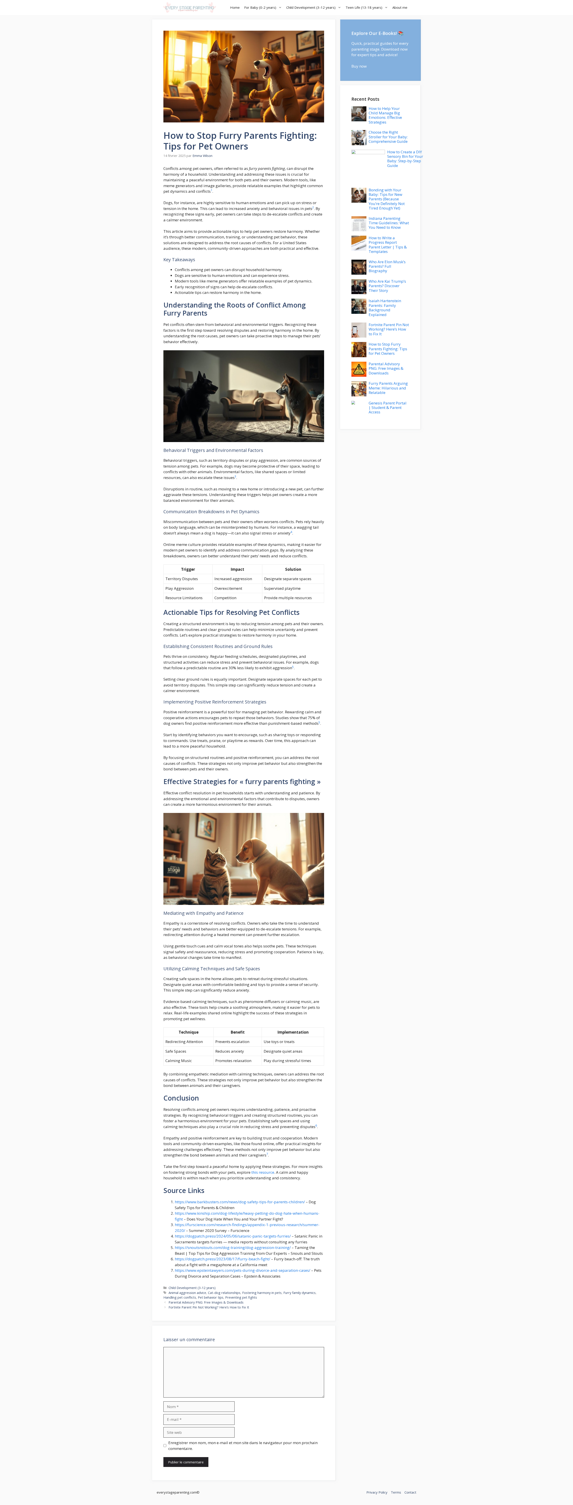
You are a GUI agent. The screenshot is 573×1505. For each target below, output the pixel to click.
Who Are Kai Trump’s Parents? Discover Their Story (387, 286)
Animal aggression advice (187, 1293)
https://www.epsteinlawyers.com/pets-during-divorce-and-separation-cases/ (242, 1270)
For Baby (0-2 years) (260, 7)
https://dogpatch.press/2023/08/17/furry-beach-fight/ (222, 1258)
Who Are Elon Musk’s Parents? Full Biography (387, 266)
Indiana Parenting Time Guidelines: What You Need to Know (389, 223)
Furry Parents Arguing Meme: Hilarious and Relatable (388, 388)
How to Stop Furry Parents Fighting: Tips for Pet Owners (388, 349)
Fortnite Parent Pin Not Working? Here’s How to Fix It (209, 1307)
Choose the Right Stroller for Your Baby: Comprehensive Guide (388, 137)
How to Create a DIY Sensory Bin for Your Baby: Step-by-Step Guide (405, 158)
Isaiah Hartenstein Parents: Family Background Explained (385, 307)
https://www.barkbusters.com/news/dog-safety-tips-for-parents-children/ (240, 1201)
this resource (262, 1172)
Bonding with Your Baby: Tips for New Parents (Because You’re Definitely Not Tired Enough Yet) (387, 199)
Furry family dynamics (299, 1293)
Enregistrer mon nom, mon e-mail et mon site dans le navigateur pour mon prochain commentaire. (243, 1445)
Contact (410, 1492)
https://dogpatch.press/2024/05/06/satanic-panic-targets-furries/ (233, 1236)
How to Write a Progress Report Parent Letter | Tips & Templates (388, 244)
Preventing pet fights (241, 1297)
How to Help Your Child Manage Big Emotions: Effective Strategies (385, 115)
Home (235, 7)
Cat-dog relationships (224, 1293)
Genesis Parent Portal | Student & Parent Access (387, 407)
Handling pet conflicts (179, 1297)
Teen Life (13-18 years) (364, 7)
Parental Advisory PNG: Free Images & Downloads (206, 1302)
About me (399, 7)
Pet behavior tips (210, 1297)
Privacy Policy (376, 1492)
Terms (396, 1492)
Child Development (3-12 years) (311, 7)
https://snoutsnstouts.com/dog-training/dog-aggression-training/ (233, 1247)
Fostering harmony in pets (262, 1293)
